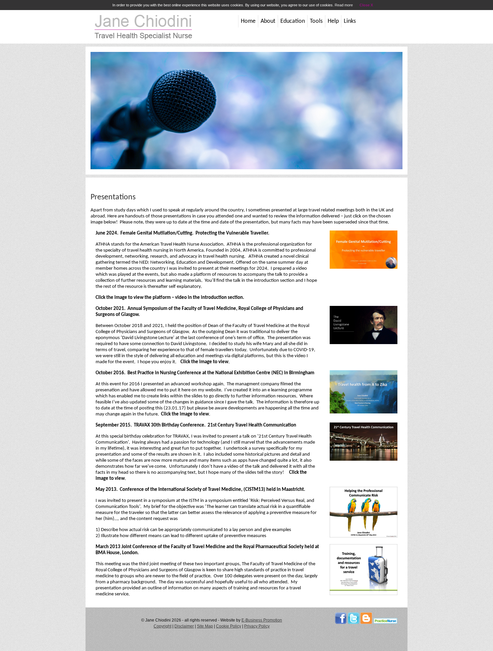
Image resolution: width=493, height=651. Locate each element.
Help (333, 21)
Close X (366, 5)
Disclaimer (184, 626)
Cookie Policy (228, 626)
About (268, 21)
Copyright (162, 626)
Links (350, 21)
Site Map (205, 626)
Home (248, 21)
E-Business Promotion (261, 620)
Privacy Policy (257, 626)
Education (292, 21)
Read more (344, 5)
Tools (316, 21)
